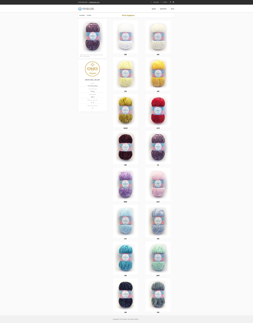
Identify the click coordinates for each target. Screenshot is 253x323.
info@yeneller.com (94, 2)
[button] (93, 36)
